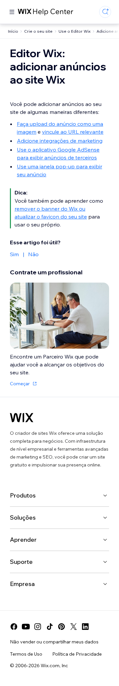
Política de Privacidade (77, 654)
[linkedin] (85, 627)
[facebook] (14, 627)
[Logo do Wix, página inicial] (21, 417)
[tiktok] (50, 627)
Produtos (23, 495)
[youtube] (26, 627)
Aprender (23, 539)
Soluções (23, 517)
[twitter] (73, 627)
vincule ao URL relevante (72, 131)
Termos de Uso (26, 654)
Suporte (21, 562)
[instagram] (38, 627)
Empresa (22, 584)
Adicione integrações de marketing (59, 140)
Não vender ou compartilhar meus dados (54, 642)
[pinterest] (61, 627)
